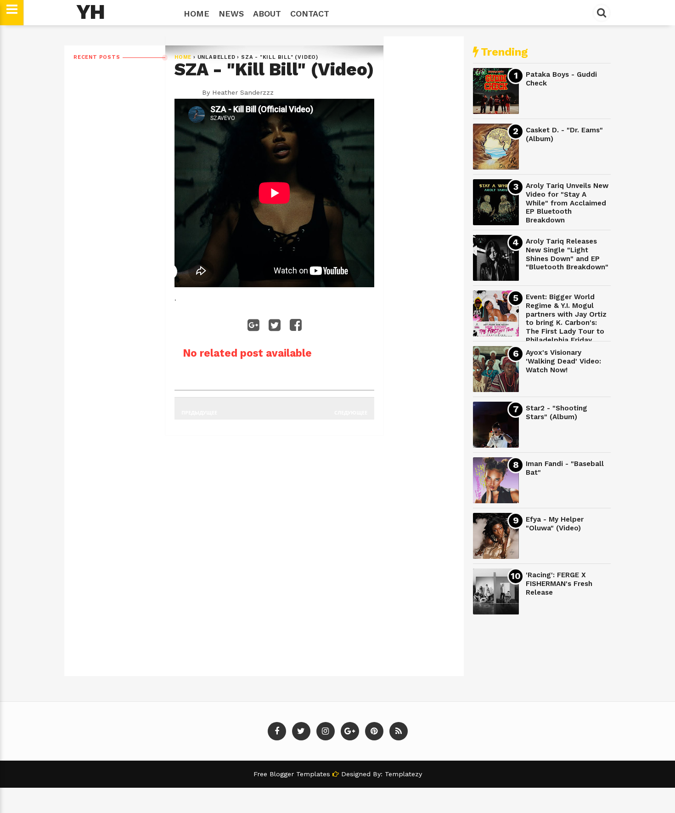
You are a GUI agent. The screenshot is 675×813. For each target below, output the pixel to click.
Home (196, 13)
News (231, 13)
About (267, 13)
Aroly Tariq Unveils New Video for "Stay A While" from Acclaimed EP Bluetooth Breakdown (567, 203)
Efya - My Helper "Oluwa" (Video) (555, 523)
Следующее (350, 412)
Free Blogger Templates (292, 774)
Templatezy (403, 774)
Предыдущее (199, 412)
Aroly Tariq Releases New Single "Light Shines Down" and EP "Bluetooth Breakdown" (567, 254)
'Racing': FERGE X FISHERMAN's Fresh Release (559, 583)
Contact (309, 13)
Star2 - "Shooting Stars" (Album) (556, 412)
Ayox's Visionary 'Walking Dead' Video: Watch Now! (563, 361)
